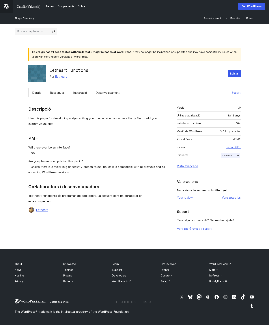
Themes (68, 269)
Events (165, 269)
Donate (167, 275)
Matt (213, 269)
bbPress (216, 275)
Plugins (67, 275)
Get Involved (168, 263)
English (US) (233, 147)
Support (117, 269)
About (18, 263)
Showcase (69, 263)
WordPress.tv (121, 281)
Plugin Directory (24, 18)
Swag (166, 281)
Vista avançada (187, 166)
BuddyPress (218, 281)
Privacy (19, 281)
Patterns (68, 281)
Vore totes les (231, 197)
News (18, 269)
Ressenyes (57, 92)
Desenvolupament (108, 92)
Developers (119, 275)
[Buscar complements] (53, 31)
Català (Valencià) (59, 301)
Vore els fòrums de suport (194, 229)
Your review (185, 197)
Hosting (19, 275)
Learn (115, 263)
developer (227, 155)
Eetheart (61, 76)
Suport (236, 92)
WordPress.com (220, 263)
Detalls (36, 92)
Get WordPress (252, 6)
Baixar (234, 73)
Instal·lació (80, 92)
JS (237, 155)
